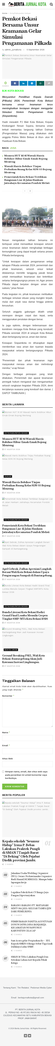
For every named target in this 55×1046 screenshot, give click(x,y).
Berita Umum (11, 650)
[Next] (30, 191)
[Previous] (25, 191)
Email (6, 745)
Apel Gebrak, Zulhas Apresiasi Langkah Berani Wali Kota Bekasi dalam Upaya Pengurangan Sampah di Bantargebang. (27, 572)
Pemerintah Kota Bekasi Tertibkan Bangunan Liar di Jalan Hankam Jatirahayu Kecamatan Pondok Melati (27, 180)
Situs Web (7, 758)
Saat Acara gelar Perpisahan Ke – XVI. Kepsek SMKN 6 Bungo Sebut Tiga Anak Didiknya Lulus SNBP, (32, 943)
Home (4, 13)
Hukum (8, 476)
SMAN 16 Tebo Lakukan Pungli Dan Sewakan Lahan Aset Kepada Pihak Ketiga (29, 960)
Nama (6, 732)
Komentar (8, 695)
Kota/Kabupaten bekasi (20, 13)
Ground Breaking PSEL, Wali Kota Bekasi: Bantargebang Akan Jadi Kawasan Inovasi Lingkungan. (23, 659)
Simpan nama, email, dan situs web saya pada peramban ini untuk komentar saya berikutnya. (26, 774)
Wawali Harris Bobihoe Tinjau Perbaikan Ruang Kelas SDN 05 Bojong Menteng (28, 169)
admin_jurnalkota (13, 50)
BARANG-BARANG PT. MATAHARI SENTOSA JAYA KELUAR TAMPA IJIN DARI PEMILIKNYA (31, 908)
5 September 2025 (35, 50)
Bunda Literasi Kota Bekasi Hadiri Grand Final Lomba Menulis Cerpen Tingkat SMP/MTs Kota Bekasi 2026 (25, 615)
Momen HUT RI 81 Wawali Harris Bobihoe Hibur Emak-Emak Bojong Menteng (26, 158)
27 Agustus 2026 (12, 449)
